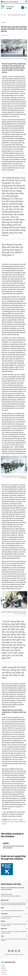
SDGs (2, 907)
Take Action (4, 913)
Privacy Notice (4, 970)
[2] (7, 410)
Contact (2, 965)
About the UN (4, 900)
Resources (4, 928)
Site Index (3, 972)
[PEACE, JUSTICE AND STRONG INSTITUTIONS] (7, 869)
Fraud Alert (3, 968)
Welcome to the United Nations (10, 1)
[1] (2, 153)
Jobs (2, 936)
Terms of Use (4, 974)
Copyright (3, 966)
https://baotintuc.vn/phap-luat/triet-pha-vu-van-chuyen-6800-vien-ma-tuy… (14, 821)
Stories (3, 921)
